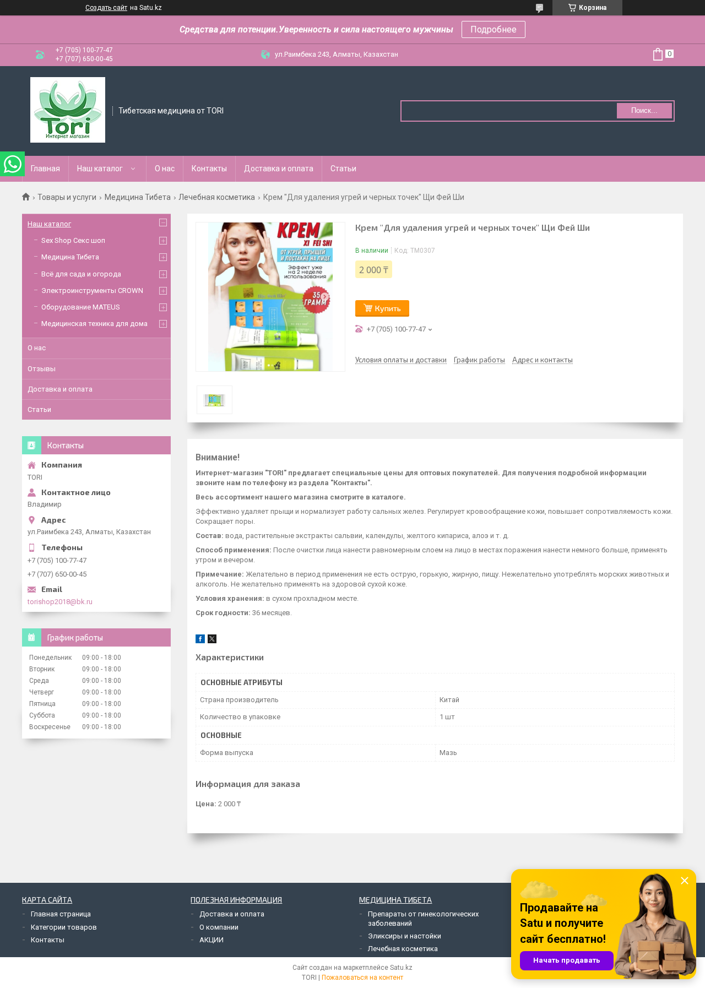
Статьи (343, 168)
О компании (218, 927)
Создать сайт (106, 8)
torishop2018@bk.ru (60, 602)
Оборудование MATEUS (80, 307)
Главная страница (61, 914)
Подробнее (493, 29)
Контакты (209, 168)
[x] (212, 641)
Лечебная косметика (216, 197)
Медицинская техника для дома (94, 323)
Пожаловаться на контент (362, 977)
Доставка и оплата (278, 168)
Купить (388, 308)
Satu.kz (401, 967)
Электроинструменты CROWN (92, 290)
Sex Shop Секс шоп (73, 240)
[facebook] (200, 641)
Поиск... (644, 110)
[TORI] (67, 110)
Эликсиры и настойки (404, 936)
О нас (165, 168)
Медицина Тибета (138, 197)
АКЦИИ (211, 940)
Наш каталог (100, 168)
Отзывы (42, 369)
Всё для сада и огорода (81, 274)
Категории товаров (64, 927)
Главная (45, 168)
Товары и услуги (66, 197)
